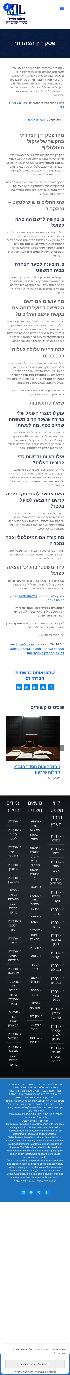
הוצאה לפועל (26, 644)
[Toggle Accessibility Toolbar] (7, 7)
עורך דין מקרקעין (13, 879)
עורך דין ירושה (13, 940)
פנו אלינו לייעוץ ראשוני (33, 1364)
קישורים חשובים (29, 1120)
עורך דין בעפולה (56, 967)
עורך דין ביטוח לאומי (13, 834)
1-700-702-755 (27, 596)
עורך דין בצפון (56, 850)
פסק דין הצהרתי (53, 649)
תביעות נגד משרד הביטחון (13, 1019)
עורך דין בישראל (13, 1036)
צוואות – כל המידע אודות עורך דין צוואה (13, 992)
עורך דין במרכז (56, 838)
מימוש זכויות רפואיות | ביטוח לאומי (35, 830)
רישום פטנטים (35, 979)
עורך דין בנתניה (56, 911)
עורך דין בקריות (56, 954)
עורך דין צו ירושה (13, 970)
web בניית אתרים (46, 1181)
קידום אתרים (24, 1181)
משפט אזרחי (35, 1027)
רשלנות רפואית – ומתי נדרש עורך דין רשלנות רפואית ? (35, 863)
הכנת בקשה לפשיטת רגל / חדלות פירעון (13, 901)
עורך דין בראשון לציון (56, 939)
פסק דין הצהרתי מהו (40, 653)
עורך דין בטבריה (56, 980)
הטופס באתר (56, 600)
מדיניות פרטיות (34, 1039)
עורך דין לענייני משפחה (13, 955)
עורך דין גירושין (13, 866)
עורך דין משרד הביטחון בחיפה (56, 1054)
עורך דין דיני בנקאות (13, 851)
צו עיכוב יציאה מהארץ (35, 934)
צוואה (34, 956)
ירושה (34, 887)
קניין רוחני (35, 966)
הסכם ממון (35, 992)
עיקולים (34, 1016)
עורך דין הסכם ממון (13, 925)
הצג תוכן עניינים (36, 119)
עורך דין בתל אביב (56, 866)
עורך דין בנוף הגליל (56, 995)
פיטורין (34, 947)
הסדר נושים (34, 919)
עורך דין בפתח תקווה (56, 896)
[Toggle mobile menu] (62, 8)
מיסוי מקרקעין (34, 1005)
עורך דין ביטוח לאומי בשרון (56, 1032)
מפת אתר (43, 1120)
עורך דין (13, 821)
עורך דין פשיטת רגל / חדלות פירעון (13, 1056)
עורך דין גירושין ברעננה (56, 1012)
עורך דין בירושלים (56, 881)
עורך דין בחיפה (56, 924)
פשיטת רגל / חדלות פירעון (34, 902)
